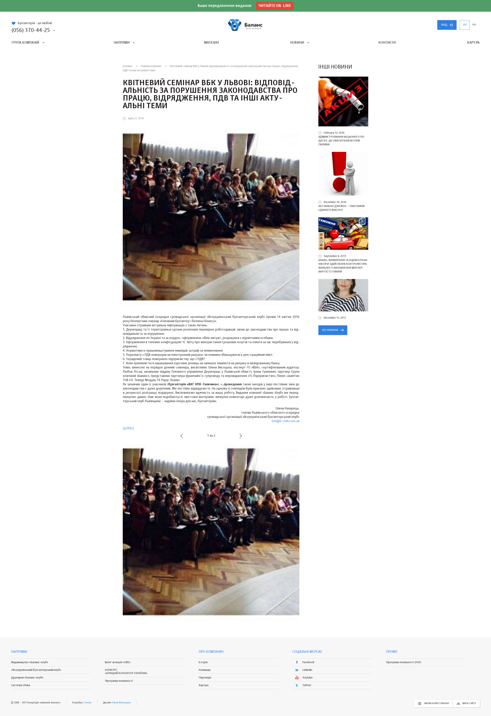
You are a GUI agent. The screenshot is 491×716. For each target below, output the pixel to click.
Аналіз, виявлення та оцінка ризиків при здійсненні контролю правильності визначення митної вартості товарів (343, 266)
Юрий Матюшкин (121, 703)
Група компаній (25, 42)
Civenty (87, 703)
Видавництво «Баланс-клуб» (29, 662)
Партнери (205, 677)
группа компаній (245, 25)
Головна (127, 66)
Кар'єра (473, 42)
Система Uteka (20, 685)
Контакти (387, 42)
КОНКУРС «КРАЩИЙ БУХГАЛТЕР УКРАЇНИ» (126, 672)
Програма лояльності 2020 (403, 662)
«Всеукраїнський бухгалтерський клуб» (36, 670)
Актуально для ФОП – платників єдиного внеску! (341, 208)
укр (465, 25)
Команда (205, 670)
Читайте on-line (275, 6)
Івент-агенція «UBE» (118, 662)
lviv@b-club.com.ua (285, 421)
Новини (297, 42)
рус (474, 25)
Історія (203, 662)
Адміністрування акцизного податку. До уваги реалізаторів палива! (341, 140)
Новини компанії (151, 66)
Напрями (122, 42)
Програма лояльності (119, 680)
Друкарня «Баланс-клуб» (27, 677)
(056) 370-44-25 (31, 30)
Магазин (211, 42)
